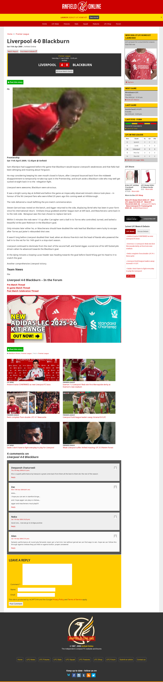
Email (13, 595)
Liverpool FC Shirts (148, 204)
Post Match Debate (27, 51)
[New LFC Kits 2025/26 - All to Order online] (64, 341)
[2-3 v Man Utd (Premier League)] (153, 124)
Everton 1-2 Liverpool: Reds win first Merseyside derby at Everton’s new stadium (86, 385)
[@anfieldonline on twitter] (93, 675)
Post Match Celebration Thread (23, 290)
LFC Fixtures (44, 659)
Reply (13, 477)
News (130, 231)
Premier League (22, 34)
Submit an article (126, 659)
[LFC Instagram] (79, 675)
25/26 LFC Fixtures (133, 100)
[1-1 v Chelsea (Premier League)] (147, 124)
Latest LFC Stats (132, 128)
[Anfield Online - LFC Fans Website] (81, 7)
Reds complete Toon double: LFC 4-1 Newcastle (26, 417)
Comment (15, 585)
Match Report (13, 51)
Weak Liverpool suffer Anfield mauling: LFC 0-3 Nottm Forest (88, 447)
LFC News (31, 659)
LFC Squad (70, 659)
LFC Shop (139, 195)
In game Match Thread (18, 287)
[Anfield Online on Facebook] (74, 675)
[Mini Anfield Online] (84, 675)
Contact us (141, 659)
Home (9, 34)
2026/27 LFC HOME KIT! (79, 17)
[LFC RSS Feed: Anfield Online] (89, 675)
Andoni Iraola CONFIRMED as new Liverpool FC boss (29, 384)
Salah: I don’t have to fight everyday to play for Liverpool (30, 447)
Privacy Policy (58, 599)
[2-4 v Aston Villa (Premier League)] (141, 124)
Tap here (131, 82)
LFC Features (84, 659)
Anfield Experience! (140, 208)
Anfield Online (87, 646)
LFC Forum (110, 659)
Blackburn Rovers (14, 353)
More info (135, 191)
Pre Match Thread (16, 284)
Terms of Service (75, 599)
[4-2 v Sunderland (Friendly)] (128, 124)
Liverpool (146, 218)
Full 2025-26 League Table (135, 160)
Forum (143, 231)
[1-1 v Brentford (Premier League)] (134, 124)
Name (13, 590)
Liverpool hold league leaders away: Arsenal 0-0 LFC (84, 417)
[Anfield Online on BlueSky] (69, 675)
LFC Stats (58, 659)
